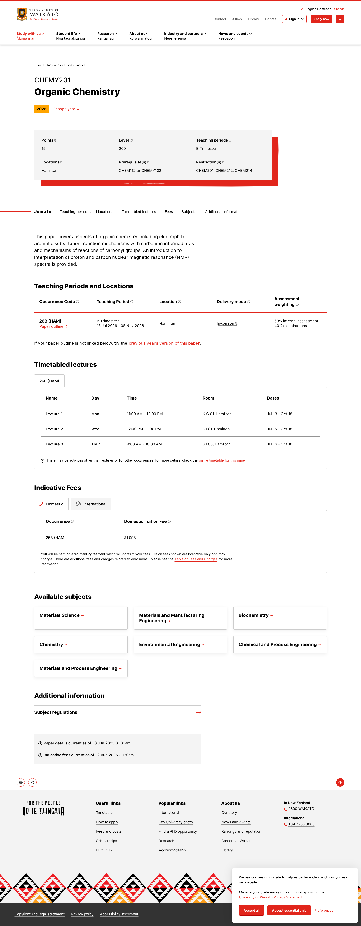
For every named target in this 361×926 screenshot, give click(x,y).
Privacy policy (82, 914)
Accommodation (172, 850)
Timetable (104, 813)
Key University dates (176, 822)
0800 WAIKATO (301, 809)
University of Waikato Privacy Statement (271, 897)
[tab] (51, 504)
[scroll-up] (340, 782)
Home (38, 64)
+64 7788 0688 (301, 824)
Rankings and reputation (241, 831)
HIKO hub (104, 850)
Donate (270, 19)
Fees (169, 212)
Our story (229, 813)
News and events (236, 822)
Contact (220, 19)
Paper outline (51, 326)
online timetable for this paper (222, 460)
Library (253, 19)
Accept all (251, 910)
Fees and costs (109, 831)
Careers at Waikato (237, 841)
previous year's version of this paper (164, 343)
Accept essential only (289, 910)
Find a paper (74, 64)
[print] (21, 782)
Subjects (189, 212)
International (169, 813)
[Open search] (340, 19)
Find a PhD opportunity (178, 831)
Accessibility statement (119, 914)
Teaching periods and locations (86, 212)
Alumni (237, 19)
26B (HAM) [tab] (49, 381)
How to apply (107, 822)
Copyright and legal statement (40, 914)
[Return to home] (37, 14)
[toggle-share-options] (32, 782)
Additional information (224, 212)
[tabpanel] (180, 428)
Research (166, 841)
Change (339, 8)
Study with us (54, 64)
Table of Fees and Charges (196, 559)
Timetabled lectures (139, 212)
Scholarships (106, 841)
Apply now (321, 19)
